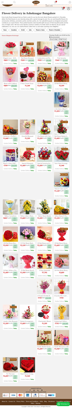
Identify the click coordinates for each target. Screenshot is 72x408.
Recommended (55, 37)
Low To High (54, 39)
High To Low (63, 39)
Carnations (14, 30)
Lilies (30, 30)
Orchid (23, 30)
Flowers (4, 35)
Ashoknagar (15, 35)
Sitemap (38, 403)
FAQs (41, 401)
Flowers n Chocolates (54, 30)
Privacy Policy (20, 401)
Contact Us (12, 401)
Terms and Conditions (32, 401)
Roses (5, 30)
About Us (4, 401)
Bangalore (9, 35)
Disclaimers (51, 401)
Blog (45, 401)
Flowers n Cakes (40, 30)
